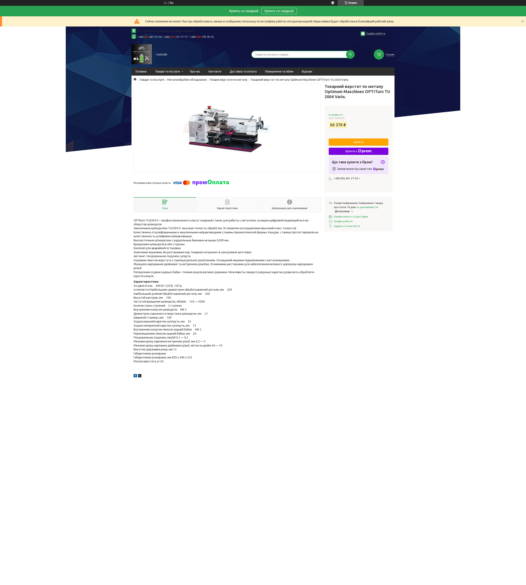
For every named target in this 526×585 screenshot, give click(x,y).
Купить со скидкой (279, 11)
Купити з (351, 151)
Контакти (215, 71)
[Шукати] (350, 54)
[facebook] (135, 376)
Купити (358, 142)
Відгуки (307, 71)
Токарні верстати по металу (228, 79)
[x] (139, 376)
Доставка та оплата (243, 71)
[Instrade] (142, 54)
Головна (141, 71)
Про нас (195, 71)
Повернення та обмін (279, 71)
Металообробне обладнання (186, 79)
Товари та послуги (167, 71)
